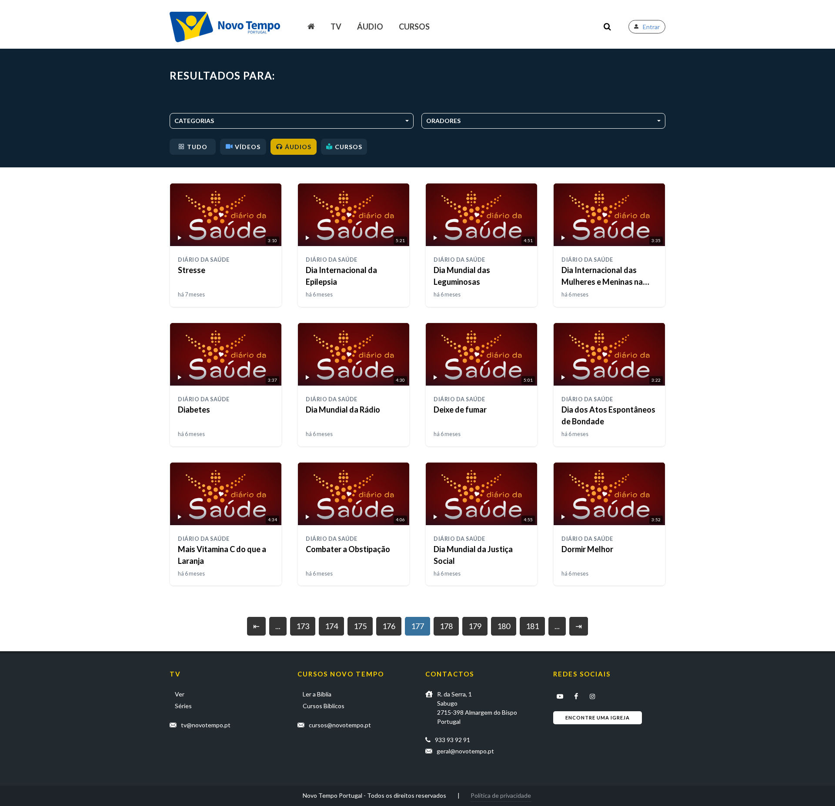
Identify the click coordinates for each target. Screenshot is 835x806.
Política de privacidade (501, 795)
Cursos (414, 26)
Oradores (443, 120)
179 (474, 626)
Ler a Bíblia (317, 694)
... (278, 626)
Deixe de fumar (460, 409)
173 (302, 626)
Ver (179, 694)
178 (446, 626)
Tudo (197, 146)
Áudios (298, 146)
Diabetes (194, 409)
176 (388, 626)
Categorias (194, 120)
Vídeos (248, 146)
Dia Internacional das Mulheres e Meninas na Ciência (602, 281)
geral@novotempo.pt (465, 751)
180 (503, 626)
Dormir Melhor (587, 549)
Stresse (191, 270)
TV (336, 26)
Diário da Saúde (204, 259)
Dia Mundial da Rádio (343, 409)
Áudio (370, 26)
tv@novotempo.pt (205, 725)
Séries (183, 705)
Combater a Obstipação (348, 549)
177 (417, 626)
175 (360, 626)
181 (532, 626)
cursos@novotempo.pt (340, 725)
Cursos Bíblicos (323, 705)
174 (331, 626)
